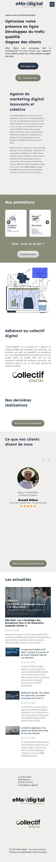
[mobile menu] (52, 4)
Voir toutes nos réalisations (28, 423)
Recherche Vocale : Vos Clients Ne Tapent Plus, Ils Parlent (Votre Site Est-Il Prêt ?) (35, 695)
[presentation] (43, 460)
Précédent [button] (9, 222)
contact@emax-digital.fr (28, 785)
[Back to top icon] (28, 846)
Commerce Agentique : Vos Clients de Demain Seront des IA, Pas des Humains (34, 730)
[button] (8, 551)
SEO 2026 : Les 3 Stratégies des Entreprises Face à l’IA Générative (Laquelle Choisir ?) (24, 623)
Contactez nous (30, 78)
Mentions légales (40, 852)
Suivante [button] (47, 222)
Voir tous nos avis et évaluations (28, 563)
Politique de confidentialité (20, 852)
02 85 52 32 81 (26, 782)
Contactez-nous (28, 254)
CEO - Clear (28, 511)
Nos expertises (28, 66)
